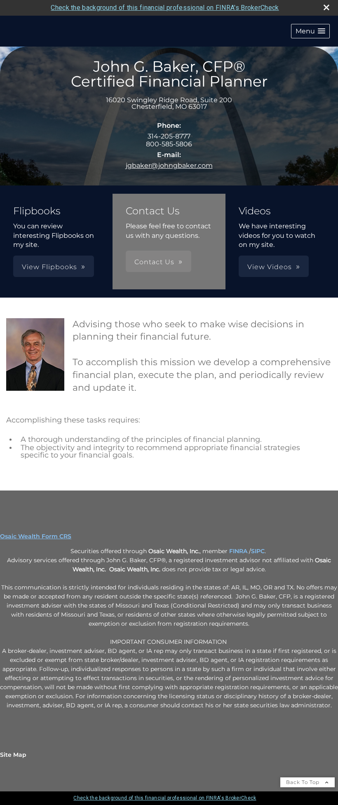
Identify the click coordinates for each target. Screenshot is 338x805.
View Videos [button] (269, 267)
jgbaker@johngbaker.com (169, 165)
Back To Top (303, 782)
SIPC (258, 551)
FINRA (239, 551)
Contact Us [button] (154, 262)
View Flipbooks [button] (49, 267)
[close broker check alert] (326, 7)
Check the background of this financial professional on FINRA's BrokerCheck (165, 8)
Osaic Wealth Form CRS (35, 536)
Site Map (13, 754)
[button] (310, 31)
